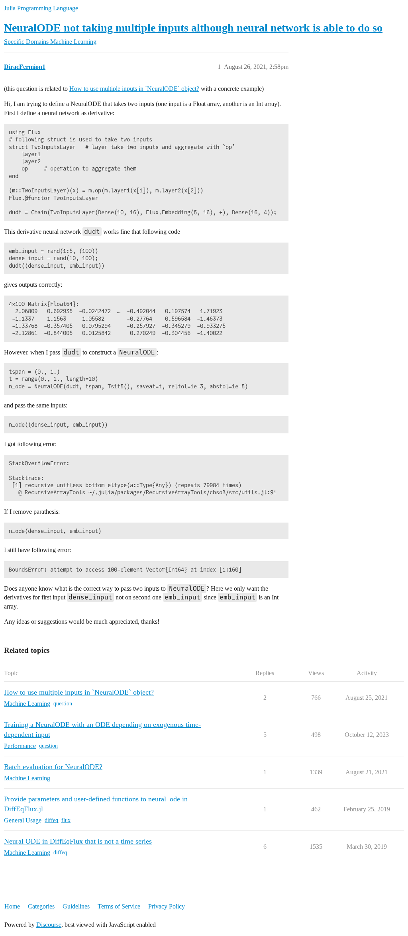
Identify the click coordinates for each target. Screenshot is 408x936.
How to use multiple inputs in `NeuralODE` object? (134, 88)
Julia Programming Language (41, 8)
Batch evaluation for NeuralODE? (53, 767)
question (62, 704)
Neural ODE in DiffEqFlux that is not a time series (78, 841)
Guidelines (76, 906)
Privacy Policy (166, 906)
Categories (41, 906)
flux (66, 820)
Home (12, 906)
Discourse (48, 924)
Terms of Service (119, 906)
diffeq (51, 820)
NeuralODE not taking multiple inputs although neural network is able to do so (193, 28)
